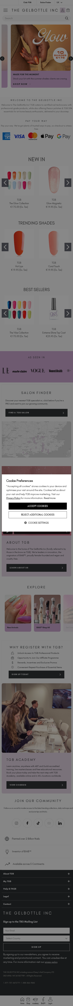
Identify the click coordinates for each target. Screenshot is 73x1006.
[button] (36, 523)
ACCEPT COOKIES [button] (38, 506)
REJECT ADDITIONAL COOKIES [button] (37, 514)
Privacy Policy (13, 497)
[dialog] (36, 503)
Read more (50, 497)
